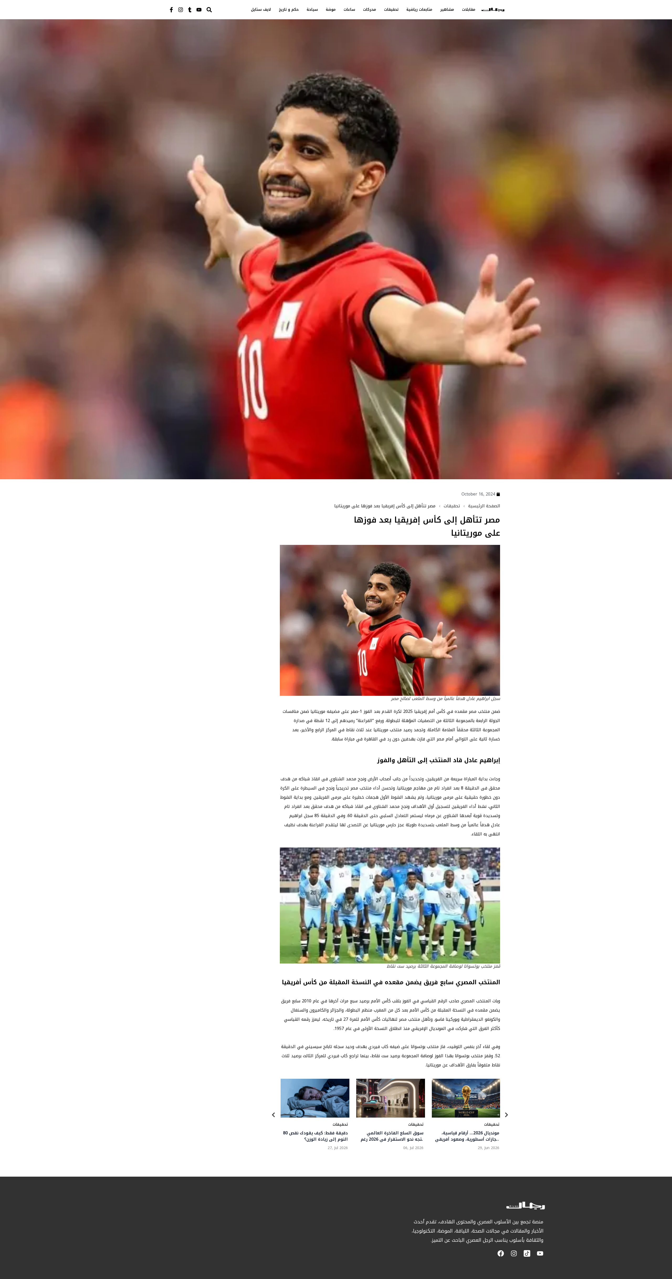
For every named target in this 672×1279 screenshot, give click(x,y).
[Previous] (273, 1116)
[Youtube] (199, 9)
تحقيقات (391, 9)
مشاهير (447, 9)
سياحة (312, 9)
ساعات (349, 9)
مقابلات (468, 9)
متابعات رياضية (419, 9)
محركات (369, 9)
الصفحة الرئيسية (484, 506)
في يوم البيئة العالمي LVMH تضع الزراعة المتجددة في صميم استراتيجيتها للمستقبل (317, 1136)
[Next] (506, 1116)
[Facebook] (500, 1253)
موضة (331, 9)
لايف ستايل (261, 9)
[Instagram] (180, 9)
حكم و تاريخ (289, 9)
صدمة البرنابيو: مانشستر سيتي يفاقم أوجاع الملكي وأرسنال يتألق (469, 1136)
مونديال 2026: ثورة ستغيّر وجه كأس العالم (394, 1136)
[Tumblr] (189, 9)
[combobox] (220, 9)
